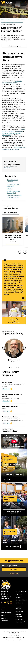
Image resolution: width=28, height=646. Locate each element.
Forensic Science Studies (10, 417)
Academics (8, 19)
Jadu (20, 639)
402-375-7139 (7, 168)
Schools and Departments (19, 19)
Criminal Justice (7, 382)
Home (2, 19)
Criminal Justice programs (14, 46)
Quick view (6, 389)
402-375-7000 (5, 598)
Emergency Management (10, 407)
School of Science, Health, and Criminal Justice (12, 22)
